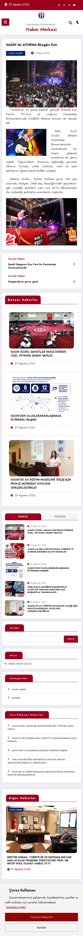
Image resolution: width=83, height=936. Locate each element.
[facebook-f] (59, 5)
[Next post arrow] (74, 281)
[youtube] (74, 5)
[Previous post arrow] (74, 264)
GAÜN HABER (19, 689)
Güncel (23, 516)
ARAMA (71, 638)
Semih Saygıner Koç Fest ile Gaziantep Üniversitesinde (32, 266)
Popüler (59, 516)
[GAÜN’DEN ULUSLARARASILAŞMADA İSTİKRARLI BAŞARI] (41, 394)
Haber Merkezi (41, 29)
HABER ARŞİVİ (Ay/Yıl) (20, 664)
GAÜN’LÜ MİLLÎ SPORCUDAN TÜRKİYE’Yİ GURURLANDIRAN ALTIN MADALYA (50, 550)
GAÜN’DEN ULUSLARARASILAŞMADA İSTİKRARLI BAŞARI (48, 569)
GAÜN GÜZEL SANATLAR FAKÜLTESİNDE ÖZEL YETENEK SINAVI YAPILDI (50, 531)
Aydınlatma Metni (16, 907)
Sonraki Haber (16, 276)
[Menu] (5, 22)
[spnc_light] (77, 23)
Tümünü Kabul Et (41, 917)
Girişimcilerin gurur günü (23, 281)
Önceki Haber (16, 259)
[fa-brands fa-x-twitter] (64, 5)
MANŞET (16, 697)
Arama (14, 627)
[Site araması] (70, 23)
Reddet (41, 928)
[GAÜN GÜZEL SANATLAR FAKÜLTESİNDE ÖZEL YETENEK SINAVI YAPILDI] (41, 330)
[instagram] (69, 5)
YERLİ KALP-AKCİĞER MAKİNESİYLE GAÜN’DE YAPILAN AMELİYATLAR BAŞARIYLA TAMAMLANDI (47, 590)
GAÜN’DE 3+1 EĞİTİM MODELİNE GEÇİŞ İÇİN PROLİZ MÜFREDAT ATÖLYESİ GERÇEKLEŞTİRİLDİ (52, 609)
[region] (41, 910)
